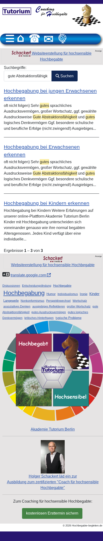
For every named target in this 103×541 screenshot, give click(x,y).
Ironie (83, 294)
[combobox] (28, 76)
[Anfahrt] (63, 38)
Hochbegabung (24, 293)
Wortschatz (80, 300)
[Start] (21, 38)
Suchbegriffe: (15, 68)
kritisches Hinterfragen (39, 318)
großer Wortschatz (79, 306)
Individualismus (67, 294)
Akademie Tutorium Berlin (53, 429)
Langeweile (11, 300)
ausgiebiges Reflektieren (48, 306)
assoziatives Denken (16, 306)
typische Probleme (68, 318)
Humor (51, 294)
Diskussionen (11, 285)
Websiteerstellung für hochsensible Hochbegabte (61, 56)
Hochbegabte (62, 285)
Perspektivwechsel (58, 300)
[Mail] (49, 38)
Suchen (66, 76)
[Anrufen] (34, 38)
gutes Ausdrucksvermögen (48, 312)
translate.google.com (29, 275)
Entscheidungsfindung (36, 285)
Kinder (94, 294)
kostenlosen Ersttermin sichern (52, 513)
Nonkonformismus (32, 300)
